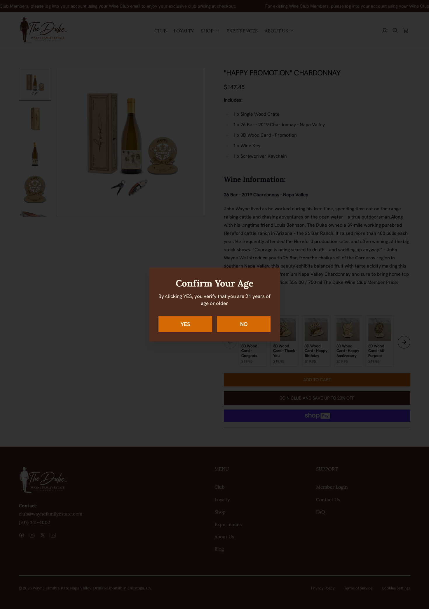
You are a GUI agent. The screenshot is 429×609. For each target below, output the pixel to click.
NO (243, 324)
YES (185, 324)
